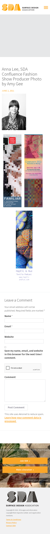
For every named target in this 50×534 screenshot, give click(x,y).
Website (9, 336)
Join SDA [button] (24, 460)
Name (7, 316)
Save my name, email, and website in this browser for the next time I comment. (23, 354)
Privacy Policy (11, 523)
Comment (10, 377)
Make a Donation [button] (24, 469)
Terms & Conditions (13, 519)
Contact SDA (11, 526)
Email (7, 326)
